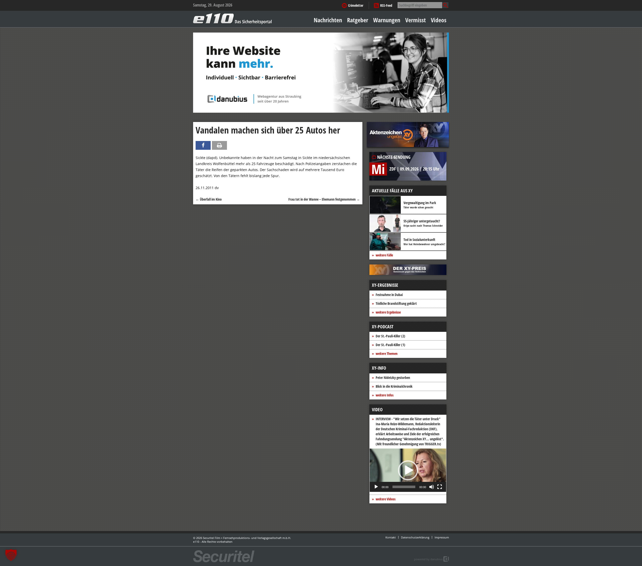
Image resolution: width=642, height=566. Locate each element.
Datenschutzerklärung (415, 537)
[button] (408, 470)
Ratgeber (357, 20)
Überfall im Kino (209, 199)
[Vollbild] (439, 486)
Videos (438, 20)
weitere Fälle (384, 255)
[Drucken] (219, 145)
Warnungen (386, 20)
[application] (408, 470)
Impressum (442, 537)
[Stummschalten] (431, 486)
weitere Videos (385, 499)
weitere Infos (384, 395)
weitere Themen (386, 353)
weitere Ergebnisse (388, 312)
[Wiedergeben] (376, 486)
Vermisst (415, 20)
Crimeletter (355, 5)
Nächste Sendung (394, 157)
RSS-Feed (386, 5)
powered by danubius (428, 559)
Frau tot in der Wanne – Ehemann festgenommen (324, 199)
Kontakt (390, 537)
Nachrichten (328, 20)
